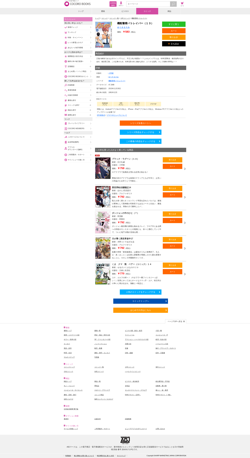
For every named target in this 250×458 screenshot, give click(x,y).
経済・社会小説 (161, 339)
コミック (147, 11)
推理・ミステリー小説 (71, 335)
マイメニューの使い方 (76, 160)
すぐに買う (174, 24)
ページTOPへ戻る (175, 321)
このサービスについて (76, 137)
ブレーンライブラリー (76, 123)
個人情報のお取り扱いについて (84, 455)
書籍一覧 (97, 331)
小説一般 (159, 331)
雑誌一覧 (97, 381)
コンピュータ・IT (162, 335)
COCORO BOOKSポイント (78, 76)
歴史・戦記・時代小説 (102, 335)
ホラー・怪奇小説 (70, 339)
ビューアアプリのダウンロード (136, 429)
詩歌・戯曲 (129, 353)
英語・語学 (68, 348)
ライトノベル (129, 335)
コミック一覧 (99, 367)
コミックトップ (69, 367)
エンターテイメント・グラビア (136, 390)
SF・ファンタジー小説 (102, 339)
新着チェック (73, 27)
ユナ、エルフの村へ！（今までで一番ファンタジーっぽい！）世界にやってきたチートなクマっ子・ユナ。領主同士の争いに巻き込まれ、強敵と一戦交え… (136, 280)
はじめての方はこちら (140, 310)
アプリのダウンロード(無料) (75, 148)
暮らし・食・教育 (162, 390)
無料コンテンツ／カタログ (103, 399)
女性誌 (127, 386)
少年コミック (129, 367)
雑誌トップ (68, 381)
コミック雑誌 (99, 395)
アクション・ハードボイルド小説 (136, 339)
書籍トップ (68, 331)
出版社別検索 (73, 95)
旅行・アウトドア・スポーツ (166, 348)
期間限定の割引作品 (75, 56)
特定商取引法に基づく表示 (105, 455)
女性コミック (99, 371)
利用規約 (68, 455)
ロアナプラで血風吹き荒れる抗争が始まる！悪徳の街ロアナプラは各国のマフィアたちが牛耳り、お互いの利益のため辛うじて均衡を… (136, 176)
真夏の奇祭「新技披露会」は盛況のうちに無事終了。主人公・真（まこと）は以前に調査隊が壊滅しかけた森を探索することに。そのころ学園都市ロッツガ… (136, 255)
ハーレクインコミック (133, 371)
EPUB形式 (101, 115)
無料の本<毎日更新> (75, 61)
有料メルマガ (68, 399)
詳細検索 (71, 85)
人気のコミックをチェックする (140, 292)
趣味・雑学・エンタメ (102, 353)
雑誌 (169, 11)
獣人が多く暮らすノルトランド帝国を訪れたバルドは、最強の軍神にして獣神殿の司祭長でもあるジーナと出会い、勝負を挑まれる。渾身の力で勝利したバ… (136, 204)
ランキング (72, 32)
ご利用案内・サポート (76, 155)
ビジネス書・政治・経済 (133, 331)
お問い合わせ (160, 429)
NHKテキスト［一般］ (163, 395)
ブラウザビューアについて (117, 115)
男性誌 (96, 386)
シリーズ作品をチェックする (140, 132)
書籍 (103, 11)
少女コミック (68, 371)
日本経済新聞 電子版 (71, 409)
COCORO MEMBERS (76, 128)
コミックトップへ (140, 301)
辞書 (126, 348)
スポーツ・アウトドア (102, 390)
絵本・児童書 (160, 353)
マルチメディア (69, 357)
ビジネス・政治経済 (132, 381)
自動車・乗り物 (161, 386)
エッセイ (67, 344)
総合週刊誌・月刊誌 (163, 381)
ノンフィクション (100, 344)
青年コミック (160, 367)
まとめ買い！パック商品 (77, 71)
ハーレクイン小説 (162, 344)
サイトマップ (121, 455)
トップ (81, 11)
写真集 (96, 357)
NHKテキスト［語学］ (133, 395)
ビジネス (125, 11)
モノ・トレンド (69, 386)
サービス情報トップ (71, 429)
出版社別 (97, 419)
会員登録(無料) (73, 142)
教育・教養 (98, 348)
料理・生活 (68, 353)
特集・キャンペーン (75, 37)
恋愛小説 (128, 344)
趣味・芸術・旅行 (70, 395)
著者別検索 (72, 90)
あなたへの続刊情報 (75, 48)
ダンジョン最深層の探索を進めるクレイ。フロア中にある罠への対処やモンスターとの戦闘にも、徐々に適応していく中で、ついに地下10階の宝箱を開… (136, 229)
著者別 (66, 419)
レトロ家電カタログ (75, 43)
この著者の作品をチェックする (140, 141)
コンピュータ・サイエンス (73, 390)
